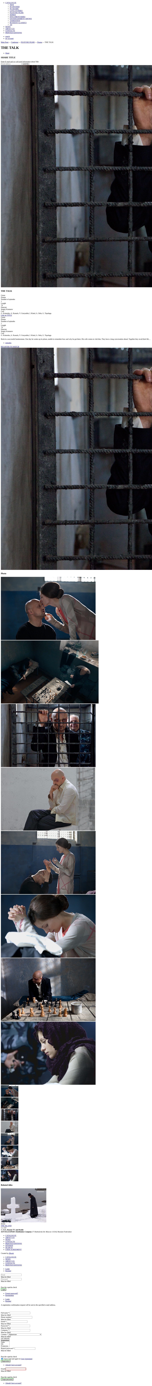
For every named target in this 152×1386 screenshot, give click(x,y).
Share (7, 53)
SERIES (13, 15)
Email (3, 1321)
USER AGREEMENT (13, 1249)
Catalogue (14, 42)
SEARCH (9, 1247)
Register (8, 1271)
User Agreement (26, 1359)
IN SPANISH (15, 7)
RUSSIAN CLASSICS (18, 23)
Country (4, 1334)
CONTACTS (10, 31)
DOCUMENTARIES (17, 17)
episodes (8, 343)
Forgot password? (11, 1293)
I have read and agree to (18, 1359)
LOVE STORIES (16, 11)
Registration (9, 1295)
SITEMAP (9, 1245)
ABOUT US (9, 29)
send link (26, 64)
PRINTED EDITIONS (13, 33)
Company (5, 1330)
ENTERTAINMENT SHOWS (21, 19)
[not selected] (5, 1339)
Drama (39, 42)
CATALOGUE (10, 3)
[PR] (5, 1344)
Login (7, 1269)
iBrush (11, 1253)
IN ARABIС (14, 9)
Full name (5, 1313)
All (11, 25)
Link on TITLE (6, 315)
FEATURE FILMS (16, 13)
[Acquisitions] (5, 1340)
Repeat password (7, 1348)
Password (5, 1326)
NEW (12, 5)
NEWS (7, 27)
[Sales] (5, 1342)
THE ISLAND (6, 1226)
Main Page (4, 42)
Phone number (6, 1317)
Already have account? (13, 1365)
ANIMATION (15, 21)
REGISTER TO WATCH (10, 347)
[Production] (5, 1346)
